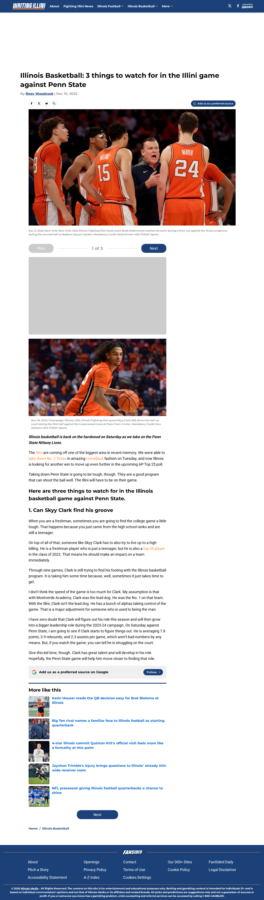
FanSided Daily (221, 862)
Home (33, 828)
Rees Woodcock (39, 94)
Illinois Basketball (141, 6)
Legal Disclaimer (222, 869)
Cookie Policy (179, 869)
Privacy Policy (95, 869)
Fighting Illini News (78, 6)
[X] (229, 6)
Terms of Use (134, 869)
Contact (129, 862)
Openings (91, 862)
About (54, 6)
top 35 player (154, 548)
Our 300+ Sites (180, 862)
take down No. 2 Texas (47, 458)
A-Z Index (92, 877)
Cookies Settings (137, 877)
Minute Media (29, 888)
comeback (95, 458)
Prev (41, 248)
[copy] (54, 103)
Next (154, 248)
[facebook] (238, 6)
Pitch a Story (38, 869)
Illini (39, 452)
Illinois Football (108, 6)
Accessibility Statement (47, 877)
